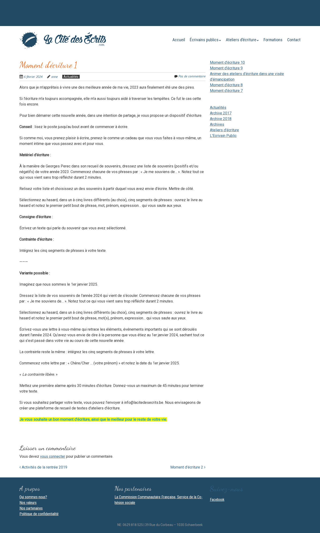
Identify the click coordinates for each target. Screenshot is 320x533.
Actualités (70, 77)
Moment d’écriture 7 (226, 90)
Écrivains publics (204, 39)
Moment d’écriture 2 (187, 467)
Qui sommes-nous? (33, 497)
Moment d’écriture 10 (227, 62)
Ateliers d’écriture (241, 39)
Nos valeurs (28, 502)
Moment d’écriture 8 (226, 85)
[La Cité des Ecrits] (62, 40)
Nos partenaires (31, 508)
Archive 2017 (220, 113)
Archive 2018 (220, 119)
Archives (217, 124)
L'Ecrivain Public (223, 135)
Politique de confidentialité (39, 514)
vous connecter (52, 456)
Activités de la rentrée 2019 (44, 467)
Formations (273, 39)
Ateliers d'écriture (224, 130)
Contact (294, 39)
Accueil (178, 39)
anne (54, 77)
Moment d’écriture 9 (226, 68)
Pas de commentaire (192, 76)
